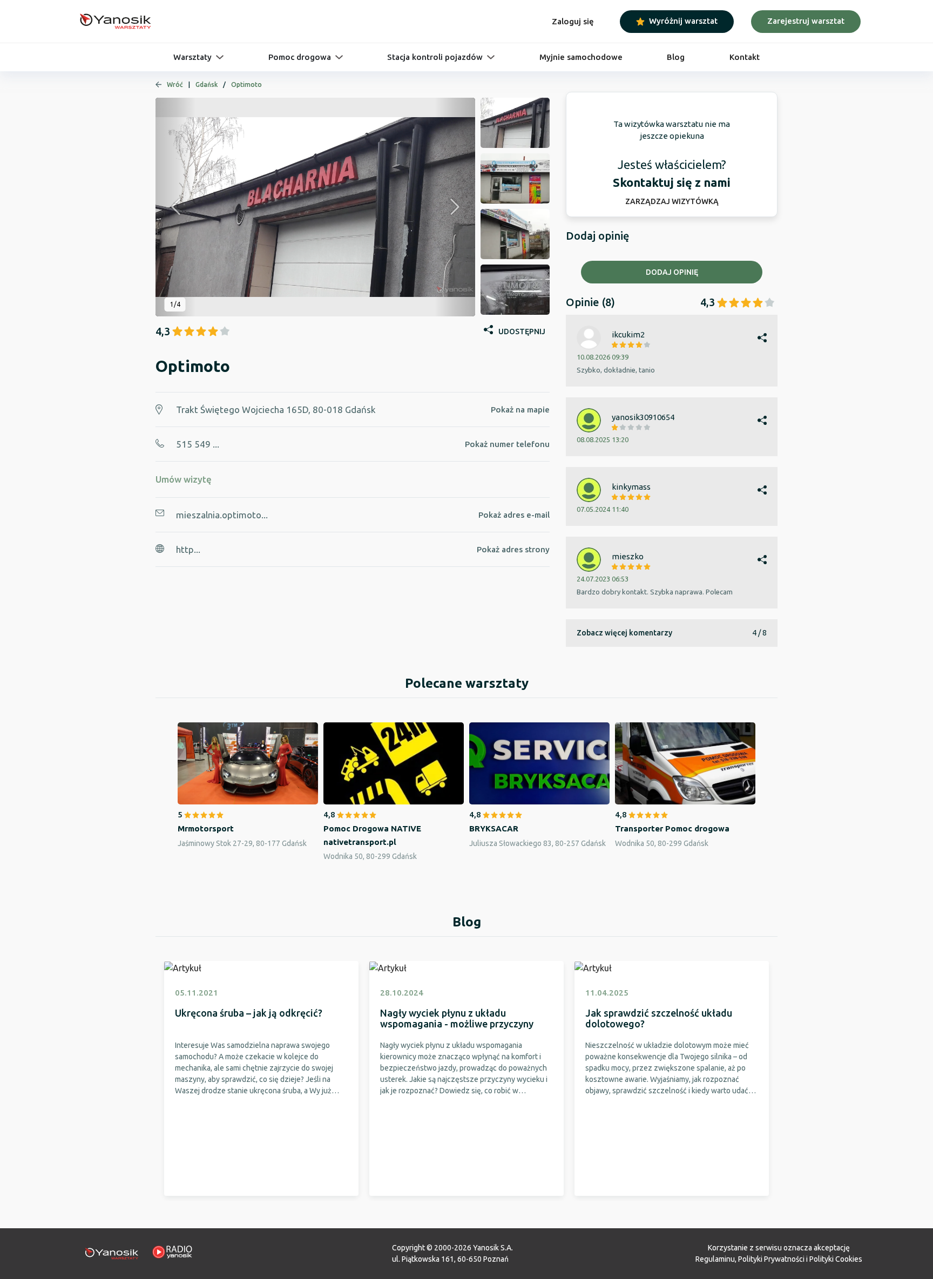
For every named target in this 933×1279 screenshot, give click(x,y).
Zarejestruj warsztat (805, 20)
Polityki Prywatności (771, 1259)
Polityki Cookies (835, 1259)
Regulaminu (715, 1259)
